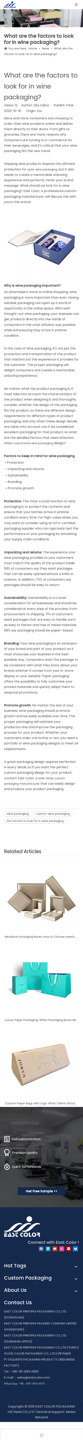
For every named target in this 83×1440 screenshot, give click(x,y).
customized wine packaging (33, 443)
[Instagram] (61, 1248)
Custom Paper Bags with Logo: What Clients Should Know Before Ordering (41, 1103)
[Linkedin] (48, 1248)
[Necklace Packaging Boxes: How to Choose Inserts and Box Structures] (41, 896)
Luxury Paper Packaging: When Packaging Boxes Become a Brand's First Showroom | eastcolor (41, 1020)
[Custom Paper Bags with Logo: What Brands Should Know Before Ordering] (41, 1063)
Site (39, 111)
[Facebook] (41, 1248)
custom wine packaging (53, 814)
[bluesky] (75, 1248)
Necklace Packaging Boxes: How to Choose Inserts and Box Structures (41, 937)
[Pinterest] (68, 1248)
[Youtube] (54, 1248)
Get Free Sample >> (41, 1191)
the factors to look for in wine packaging (35, 821)
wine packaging (46, 169)
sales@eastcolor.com (33, 1377)
